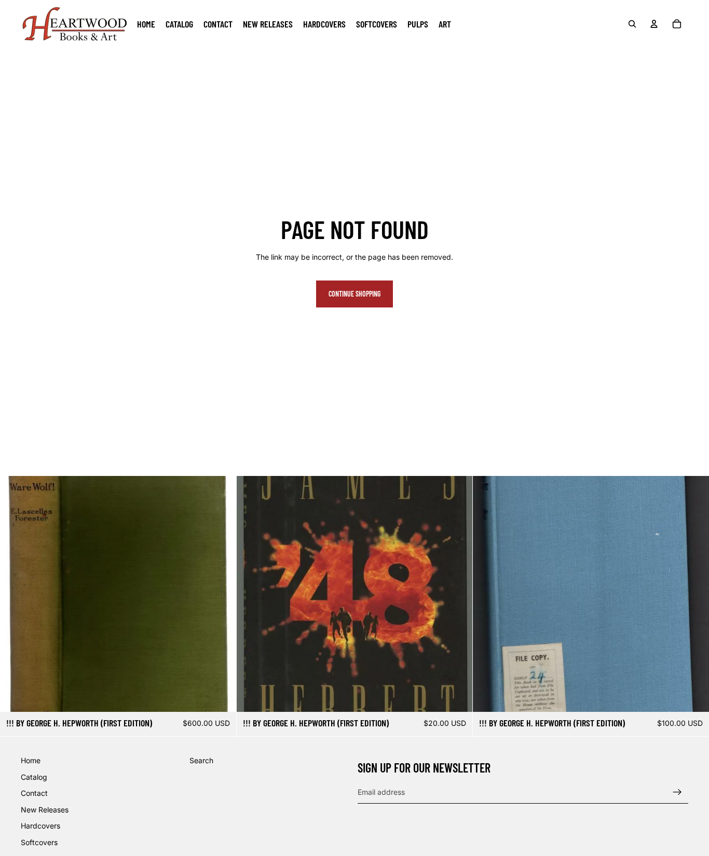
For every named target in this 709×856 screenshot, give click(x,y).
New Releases (45, 809)
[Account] (654, 23)
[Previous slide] (488, 593)
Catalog (34, 777)
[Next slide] (693, 593)
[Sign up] (677, 792)
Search (201, 760)
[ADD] (220, 695)
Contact (34, 793)
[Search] (632, 23)
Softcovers (39, 842)
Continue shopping (354, 293)
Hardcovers (40, 826)
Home (30, 760)
